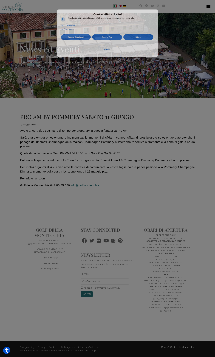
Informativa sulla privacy (107, 288)
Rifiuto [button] (138, 37)
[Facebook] (140, 5)
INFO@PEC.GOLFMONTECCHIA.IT (49, 252)
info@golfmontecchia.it (86, 185)
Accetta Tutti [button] (107, 37)
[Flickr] (163, 5)
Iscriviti (87, 294)
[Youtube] (152, 5)
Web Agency (68, 347)
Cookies (53, 347)
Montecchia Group (85, 350)
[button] (6, 350)
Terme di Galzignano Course (56, 350)
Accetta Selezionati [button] (76, 37)
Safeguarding (27, 347)
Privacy (41, 347)
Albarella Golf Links (88, 347)
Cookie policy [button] (69, 25)
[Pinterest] (146, 5)
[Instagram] (158, 5)
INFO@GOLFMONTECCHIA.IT (49, 249)
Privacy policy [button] (69, 29)
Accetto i (101, 288)
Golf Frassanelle (29, 350)
